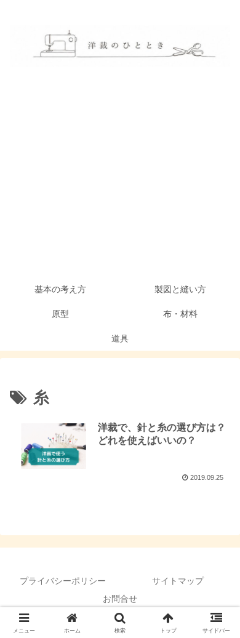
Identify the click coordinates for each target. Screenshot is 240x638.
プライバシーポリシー (63, 581)
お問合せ (120, 599)
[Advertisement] (120, 184)
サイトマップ (178, 581)
